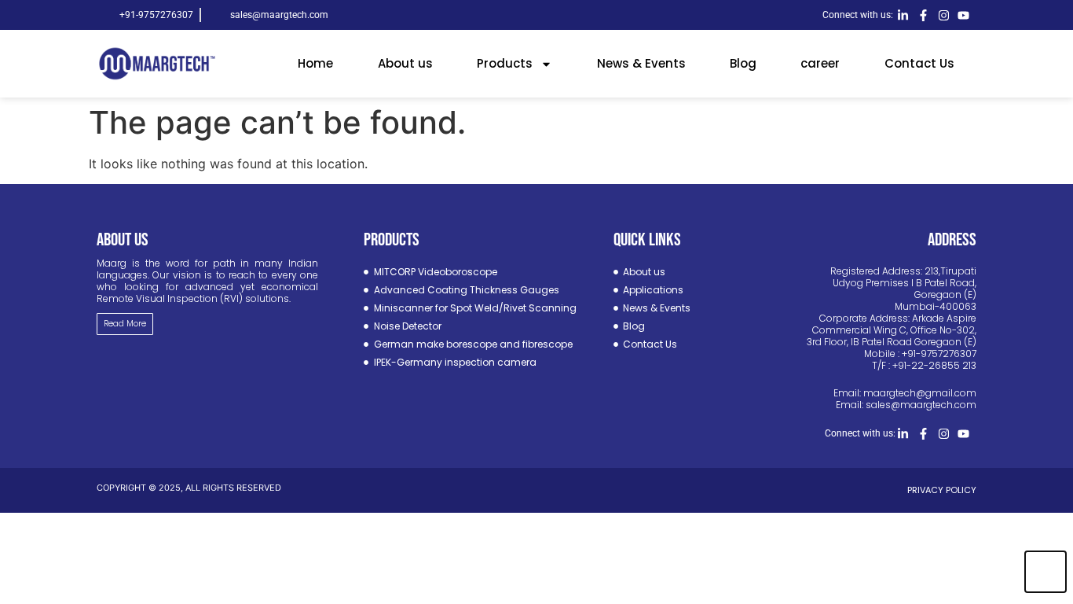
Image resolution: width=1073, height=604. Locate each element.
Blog (743, 63)
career (820, 63)
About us (405, 63)
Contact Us (919, 63)
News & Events (641, 63)
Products (505, 63)
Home (315, 63)
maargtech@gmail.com (919, 393)
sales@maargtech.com (921, 404)
